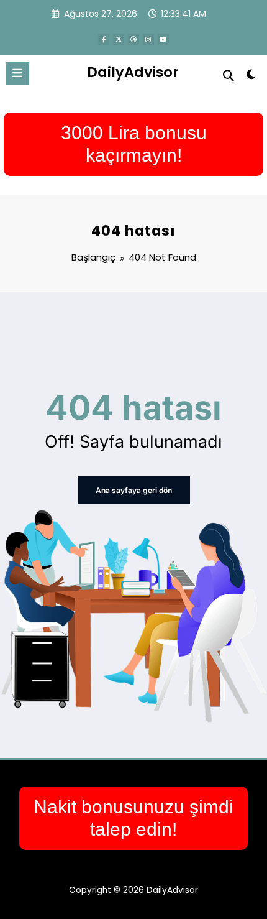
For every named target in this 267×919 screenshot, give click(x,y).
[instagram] (148, 39)
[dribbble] (133, 39)
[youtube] (163, 39)
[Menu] (17, 73)
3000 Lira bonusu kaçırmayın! (134, 143)
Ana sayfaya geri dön (134, 490)
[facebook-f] (103, 39)
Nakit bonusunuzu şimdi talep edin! (133, 818)
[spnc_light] (251, 77)
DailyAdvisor (133, 72)
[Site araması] (228, 75)
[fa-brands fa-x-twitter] (118, 39)
